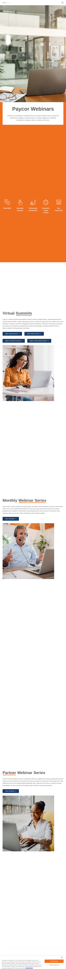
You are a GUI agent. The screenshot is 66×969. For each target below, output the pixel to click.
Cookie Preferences (54, 964)
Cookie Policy (29, 968)
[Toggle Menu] (62, 2)
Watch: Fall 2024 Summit (12, 340)
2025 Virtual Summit (33, 333)
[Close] (61, 957)
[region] (32, 962)
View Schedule (9, 518)
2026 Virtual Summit (11, 333)
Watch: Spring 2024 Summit (38, 340)
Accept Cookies (54, 961)
